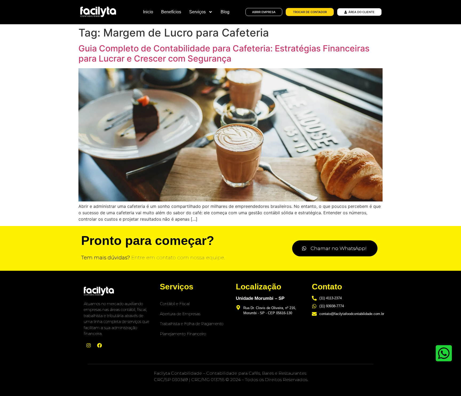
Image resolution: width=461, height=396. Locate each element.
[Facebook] (99, 345)
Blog (225, 12)
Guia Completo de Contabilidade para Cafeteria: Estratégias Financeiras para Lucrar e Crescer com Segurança (223, 53)
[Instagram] (88, 345)
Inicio (148, 12)
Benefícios (171, 12)
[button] (334, 248)
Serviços (197, 12)
